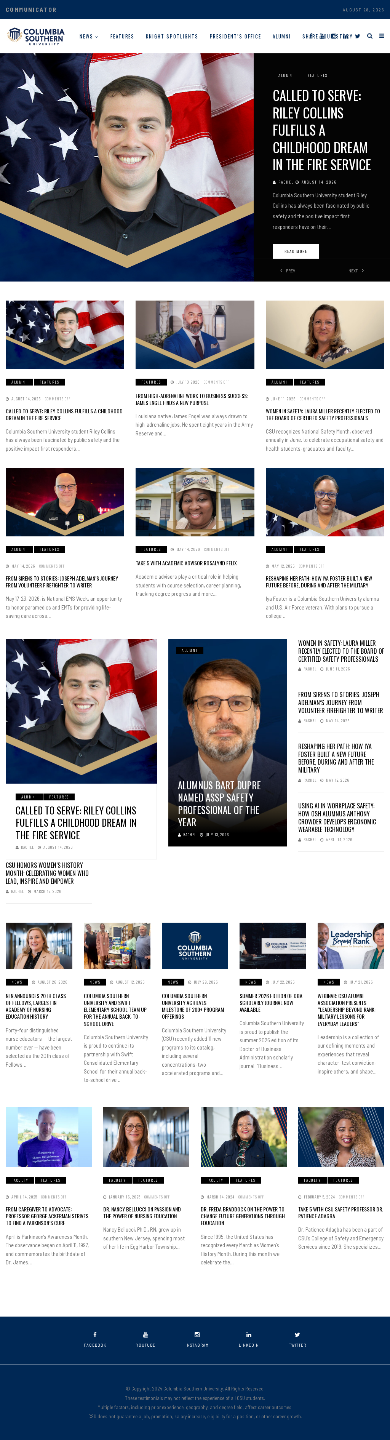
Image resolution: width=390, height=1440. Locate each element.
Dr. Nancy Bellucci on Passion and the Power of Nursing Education (142, 1212)
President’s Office (235, 36)
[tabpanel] (195, 167)
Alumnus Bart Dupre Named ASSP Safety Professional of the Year (219, 803)
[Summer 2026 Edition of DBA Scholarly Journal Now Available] (273, 946)
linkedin (249, 1344)
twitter (297, 1344)
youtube (145, 1344)
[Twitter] (357, 35)
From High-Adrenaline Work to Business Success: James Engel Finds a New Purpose (192, 399)
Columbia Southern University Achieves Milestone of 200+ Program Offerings (193, 1006)
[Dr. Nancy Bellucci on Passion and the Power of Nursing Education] (146, 1137)
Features (122, 36)
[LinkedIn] (345, 35)
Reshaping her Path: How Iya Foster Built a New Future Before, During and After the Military (319, 581)
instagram (197, 1344)
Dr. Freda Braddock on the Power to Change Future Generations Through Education (243, 1216)
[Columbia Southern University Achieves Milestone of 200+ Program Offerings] (195, 946)
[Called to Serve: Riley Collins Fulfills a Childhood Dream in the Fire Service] (65, 335)
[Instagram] (333, 35)
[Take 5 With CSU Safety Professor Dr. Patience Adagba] (341, 1137)
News (86, 36)
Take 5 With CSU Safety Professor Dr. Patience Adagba (340, 1212)
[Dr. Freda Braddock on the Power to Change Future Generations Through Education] (244, 1137)
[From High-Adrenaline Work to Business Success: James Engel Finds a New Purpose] (195, 335)
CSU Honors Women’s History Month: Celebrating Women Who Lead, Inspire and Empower (47, 873)
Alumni (282, 36)
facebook (95, 1344)
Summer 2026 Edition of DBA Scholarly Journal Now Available (271, 1002)
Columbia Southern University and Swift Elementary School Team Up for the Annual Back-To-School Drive (115, 1009)
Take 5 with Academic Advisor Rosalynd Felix (186, 563)
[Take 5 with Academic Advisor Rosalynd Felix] (195, 502)
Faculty (20, 1180)
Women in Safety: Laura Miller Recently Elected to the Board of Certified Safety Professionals (323, 414)
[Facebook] (311, 35)
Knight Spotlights (172, 36)
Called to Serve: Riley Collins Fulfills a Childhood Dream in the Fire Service (322, 129)
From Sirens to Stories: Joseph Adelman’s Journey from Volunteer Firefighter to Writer (62, 581)
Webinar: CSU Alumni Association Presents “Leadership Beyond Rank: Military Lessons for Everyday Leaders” (347, 1009)
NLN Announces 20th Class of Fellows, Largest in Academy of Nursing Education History (36, 1006)
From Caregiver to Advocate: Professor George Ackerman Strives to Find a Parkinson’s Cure (47, 1216)
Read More (296, 251)
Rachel (286, 182)
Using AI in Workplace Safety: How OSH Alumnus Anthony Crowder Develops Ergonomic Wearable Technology (337, 817)
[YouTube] (322, 35)
